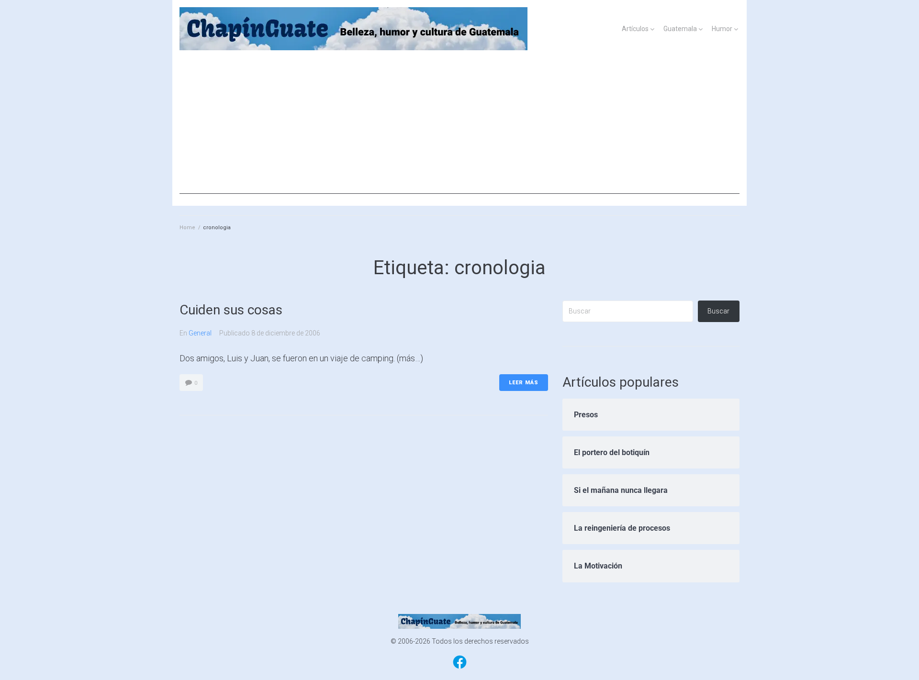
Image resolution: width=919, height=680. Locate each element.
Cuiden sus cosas (230, 310)
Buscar (718, 311)
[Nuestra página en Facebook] (459, 668)
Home (187, 227)
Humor (722, 29)
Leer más (523, 382)
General (200, 333)
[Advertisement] (459, 127)
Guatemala (680, 29)
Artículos (635, 29)
